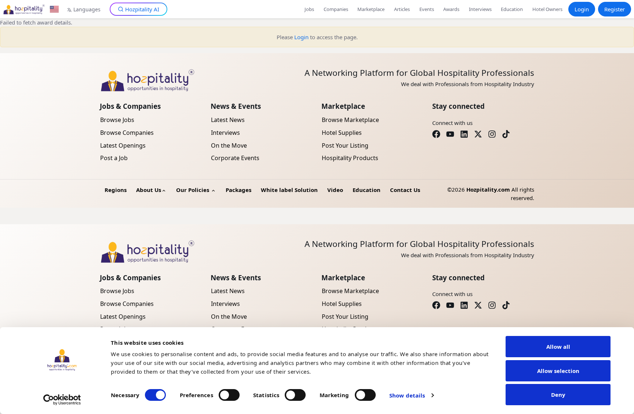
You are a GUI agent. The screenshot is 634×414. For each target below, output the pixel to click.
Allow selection (558, 370)
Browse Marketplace (350, 120)
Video (335, 189)
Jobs (309, 9)
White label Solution (289, 189)
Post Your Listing (345, 145)
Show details (407, 395)
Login (582, 9)
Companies (336, 9)
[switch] (229, 395)
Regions (116, 189)
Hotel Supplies (342, 133)
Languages (87, 9)
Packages (238, 189)
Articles (402, 9)
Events (426, 9)
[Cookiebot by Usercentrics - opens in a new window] (62, 399)
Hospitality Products (350, 158)
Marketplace (371, 9)
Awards (451, 9)
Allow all (558, 346)
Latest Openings (123, 145)
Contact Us (405, 189)
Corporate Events (235, 158)
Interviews (480, 9)
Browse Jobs (117, 120)
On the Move (229, 145)
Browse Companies (127, 133)
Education (512, 9)
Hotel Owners (547, 9)
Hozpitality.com (488, 189)
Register (614, 9)
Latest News (228, 120)
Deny (558, 394)
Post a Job (114, 158)
